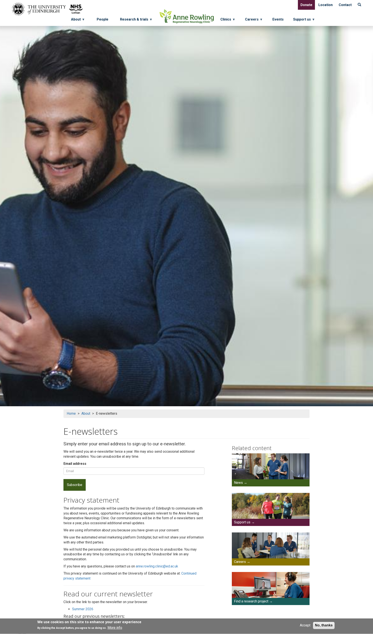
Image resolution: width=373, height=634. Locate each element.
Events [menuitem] (278, 19)
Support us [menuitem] (303, 20)
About (85, 413)
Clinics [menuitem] (227, 20)
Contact (345, 5)
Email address (74, 464)
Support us (242, 522)
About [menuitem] (74, 20)
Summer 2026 (82, 609)
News (238, 483)
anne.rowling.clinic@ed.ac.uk (157, 566)
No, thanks (324, 625)
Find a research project (251, 601)
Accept (305, 625)
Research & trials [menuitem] (132, 20)
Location (325, 5)
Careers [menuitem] (253, 20)
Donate (306, 5)
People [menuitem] (102, 19)
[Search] (359, 5)
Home (71, 413)
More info (114, 628)
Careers (240, 562)
